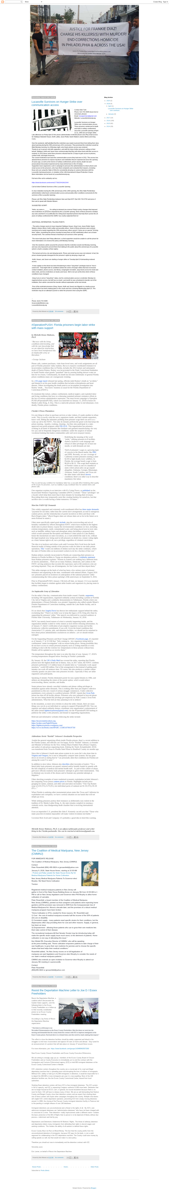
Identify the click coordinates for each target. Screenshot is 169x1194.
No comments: (59, 837)
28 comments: (59, 311)
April (110, 106)
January (111, 114)
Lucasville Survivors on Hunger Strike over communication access (57, 103)
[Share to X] (72, 311)
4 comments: (59, 977)
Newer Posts (36, 1167)
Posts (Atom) (45, 1170)
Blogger (93, 1188)
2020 (108, 101)
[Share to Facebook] (74, 311)
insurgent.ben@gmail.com (88, 116)
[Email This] (67, 311)
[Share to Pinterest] (77, 311)
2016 (108, 120)
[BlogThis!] (70, 311)
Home (66, 1167)
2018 (108, 104)
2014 (108, 126)
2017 (108, 118)
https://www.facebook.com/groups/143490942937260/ (70, 1049)
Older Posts (94, 1167)
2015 (108, 123)
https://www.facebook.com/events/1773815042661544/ (50, 182)
